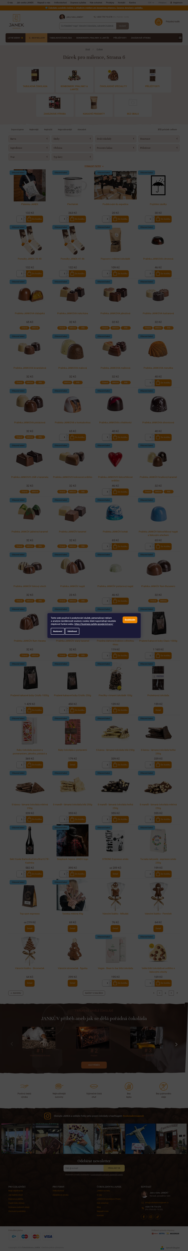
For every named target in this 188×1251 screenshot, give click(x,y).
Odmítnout (72, 631)
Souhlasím (130, 619)
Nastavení (57, 631)
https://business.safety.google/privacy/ (93, 624)
